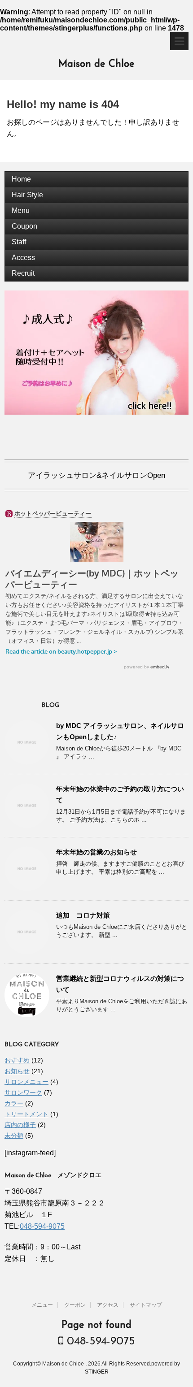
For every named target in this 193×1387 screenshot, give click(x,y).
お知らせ (17, 1071)
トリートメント (26, 1114)
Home (21, 179)
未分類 (13, 1135)
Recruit (23, 273)
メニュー (42, 1305)
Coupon (24, 226)
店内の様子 (20, 1124)
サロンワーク (23, 1092)
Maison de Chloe (96, 64)
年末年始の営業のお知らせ (96, 852)
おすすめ (17, 1060)
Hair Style (27, 195)
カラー (13, 1103)
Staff (19, 242)
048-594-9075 (42, 1226)
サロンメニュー (26, 1081)
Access (23, 257)
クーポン (75, 1305)
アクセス (107, 1305)
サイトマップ (146, 1305)
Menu (21, 210)
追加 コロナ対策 (83, 915)
